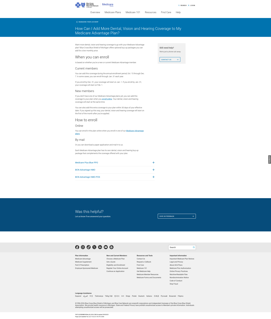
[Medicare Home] (108, 4)
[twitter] (94, 248)
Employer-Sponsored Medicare (86, 268)
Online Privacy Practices (179, 271)
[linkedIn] (100, 248)
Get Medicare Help (143, 271)
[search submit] (194, 247)
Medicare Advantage (83, 259)
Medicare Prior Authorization (180, 268)
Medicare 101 (142, 268)
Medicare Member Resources (147, 274)
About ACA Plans (176, 265)
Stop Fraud (174, 284)
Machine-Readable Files (178, 274)
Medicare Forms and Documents (149, 278)
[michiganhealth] (111, 248)
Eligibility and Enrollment (115, 265)
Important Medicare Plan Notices (182, 259)
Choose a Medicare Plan (115, 259)
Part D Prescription (82, 265)
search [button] (183, 5)
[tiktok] (89, 248)
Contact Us (141, 259)
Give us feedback (167, 216)
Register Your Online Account (117, 268)
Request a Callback (144, 262)
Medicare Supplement (83, 262)
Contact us (166, 59)
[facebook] (77, 248)
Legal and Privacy (176, 262)
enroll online (107, 99)
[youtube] (106, 248)
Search (173, 247)
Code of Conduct (176, 281)
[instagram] (83, 248)
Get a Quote (110, 262)
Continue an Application (115, 271)
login (192, 5)
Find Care (140, 265)
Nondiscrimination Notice (179, 278)
